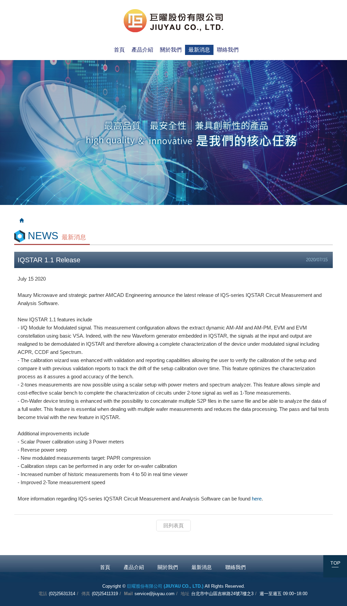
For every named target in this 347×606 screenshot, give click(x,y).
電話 (42, 593)
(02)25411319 (105, 593)
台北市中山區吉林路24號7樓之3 (222, 593)
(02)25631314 (62, 593)
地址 (185, 593)
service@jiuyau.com (155, 593)
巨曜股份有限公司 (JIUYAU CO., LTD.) (173, 21)
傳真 (85, 593)
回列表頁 (173, 525)
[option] (173, 132)
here (257, 498)
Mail (128, 593)
